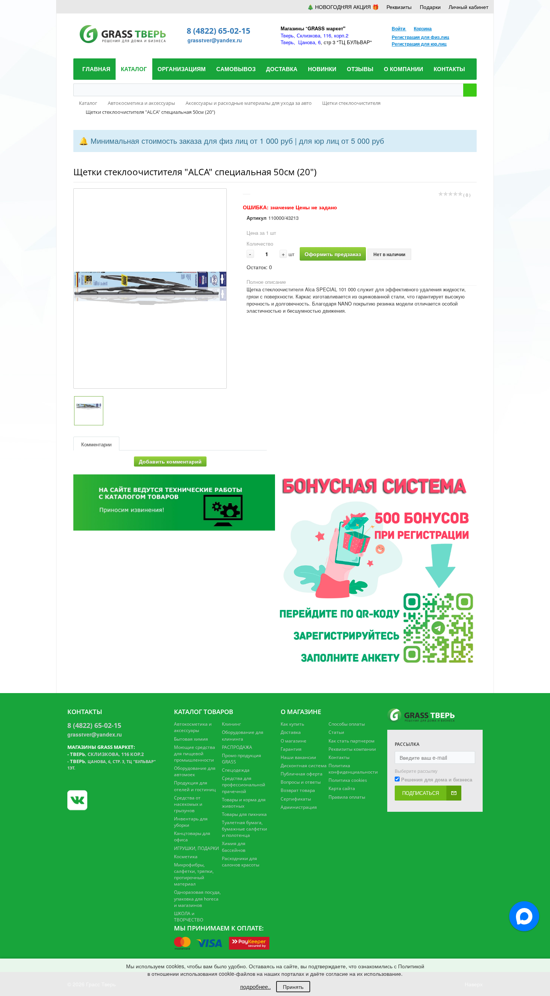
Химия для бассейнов (233, 846)
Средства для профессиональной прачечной (243, 784)
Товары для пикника (244, 814)
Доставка (291, 732)
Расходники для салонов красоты (240, 861)
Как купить (292, 724)
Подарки (430, 6)
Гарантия (291, 749)
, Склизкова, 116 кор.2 (107, 754)
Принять (293, 986)
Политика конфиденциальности (353, 768)
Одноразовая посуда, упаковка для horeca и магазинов (197, 898)
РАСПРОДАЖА (237, 747)
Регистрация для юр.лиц (419, 43)
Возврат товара (298, 790)
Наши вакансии (298, 757)
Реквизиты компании (352, 749)
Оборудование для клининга (242, 735)
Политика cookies (348, 780)
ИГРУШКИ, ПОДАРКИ (196, 848)
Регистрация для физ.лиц (420, 37)
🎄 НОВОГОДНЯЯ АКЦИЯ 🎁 (343, 6)
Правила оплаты (347, 797)
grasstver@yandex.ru (214, 40)
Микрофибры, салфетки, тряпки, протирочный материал (194, 874)
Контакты (339, 757)
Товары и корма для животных (244, 802)
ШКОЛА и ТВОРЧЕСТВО (188, 916)
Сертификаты (296, 799)
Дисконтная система (304, 765)
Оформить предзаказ (333, 254)
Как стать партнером (352, 741)
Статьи (336, 732)
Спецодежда (236, 770)
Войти (399, 28)
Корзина (423, 28)
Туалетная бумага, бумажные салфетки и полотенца (244, 828)
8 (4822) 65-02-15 (218, 30)
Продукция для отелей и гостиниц (195, 786)
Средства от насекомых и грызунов (188, 804)
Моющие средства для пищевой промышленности (194, 753)
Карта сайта (342, 788)
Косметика (186, 856)
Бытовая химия (191, 739)
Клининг (231, 724)
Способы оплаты (347, 724)
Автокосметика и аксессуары (193, 727)
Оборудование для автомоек (195, 771)
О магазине (293, 741)
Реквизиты (399, 6)
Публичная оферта (302, 774)
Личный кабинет (468, 6)
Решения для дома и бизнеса (436, 780)
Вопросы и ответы (301, 782)
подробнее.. (255, 986)
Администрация (299, 807)
